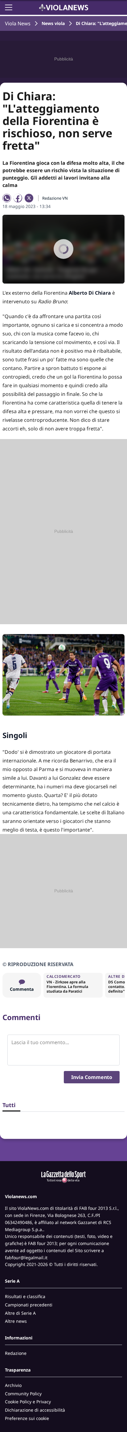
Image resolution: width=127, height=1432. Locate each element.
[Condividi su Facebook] (18, 198)
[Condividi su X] (29, 198)
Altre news (16, 1321)
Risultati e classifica (25, 1296)
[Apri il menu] (8, 7)
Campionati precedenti (28, 1305)
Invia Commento (91, 1077)
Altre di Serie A (20, 1313)
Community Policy (23, 1394)
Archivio (13, 1385)
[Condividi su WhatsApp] (6, 198)
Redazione (16, 1353)
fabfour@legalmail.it (26, 1257)
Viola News (18, 23)
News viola (53, 23)
